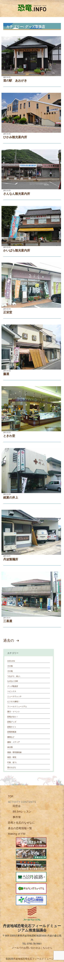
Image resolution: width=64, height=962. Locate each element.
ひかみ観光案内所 (15, 137)
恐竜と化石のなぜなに (21, 822)
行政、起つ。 (12, 762)
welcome (11, 661)
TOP (10, 796)
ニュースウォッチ (14, 696)
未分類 (10, 747)
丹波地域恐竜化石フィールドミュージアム (35, 958)
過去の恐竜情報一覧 (20, 828)
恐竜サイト (11, 727)
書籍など (10, 737)
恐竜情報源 (11, 732)
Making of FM (16, 833)
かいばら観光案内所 (16, 250)
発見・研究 (11, 757)
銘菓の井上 (10, 497)
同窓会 (17, 806)
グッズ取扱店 (12, 686)
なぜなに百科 (12, 681)
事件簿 (17, 817)
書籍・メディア (13, 742)
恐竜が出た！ (12, 717)
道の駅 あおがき (15, 80)
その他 (10, 666)
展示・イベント (13, 711)
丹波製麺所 (10, 559)
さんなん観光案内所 (16, 193)
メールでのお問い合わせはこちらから (32, 947)
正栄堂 (7, 312)
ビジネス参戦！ (13, 701)
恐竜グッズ (11, 722)
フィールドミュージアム (17, 706)
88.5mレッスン (22, 811)
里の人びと (11, 767)
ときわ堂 (9, 436)
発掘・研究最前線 (14, 752)
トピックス (11, 691)
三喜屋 (7, 621)
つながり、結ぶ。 (14, 676)
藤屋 (6, 374)
